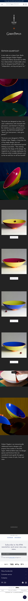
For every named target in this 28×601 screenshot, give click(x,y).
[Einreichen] (25, 554)
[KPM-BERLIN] (12, 4)
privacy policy (12, 557)
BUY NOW (14, 237)
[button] (24, 4)
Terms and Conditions (12, 590)
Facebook (10, 537)
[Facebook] (23, 583)
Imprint (2, 590)
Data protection (24, 590)
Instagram (18, 537)
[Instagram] (26, 583)
